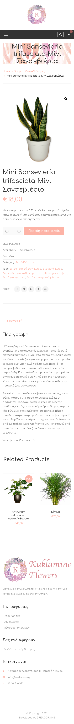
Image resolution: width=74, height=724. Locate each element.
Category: (9, 262)
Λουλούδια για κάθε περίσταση (23, 273)
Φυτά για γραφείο (55, 273)
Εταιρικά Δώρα (52, 269)
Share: (7, 289)
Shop (17, 71)
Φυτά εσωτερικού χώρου (43, 277)
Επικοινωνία (11, 622)
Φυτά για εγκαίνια (14, 277)
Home (6, 71)
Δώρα (37, 269)
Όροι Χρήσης (11, 616)
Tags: (6, 269)
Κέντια (55, 511)
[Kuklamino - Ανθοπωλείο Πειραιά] (37, 14)
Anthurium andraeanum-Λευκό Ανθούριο (18, 515)
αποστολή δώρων (21, 269)
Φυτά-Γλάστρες (35, 71)
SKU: (5, 244)
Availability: (10, 250)
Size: (5, 256)
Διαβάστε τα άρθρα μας (19, 649)
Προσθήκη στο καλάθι (44, 231)
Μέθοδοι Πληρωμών (16, 627)
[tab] (37, 321)
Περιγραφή (14, 320)
